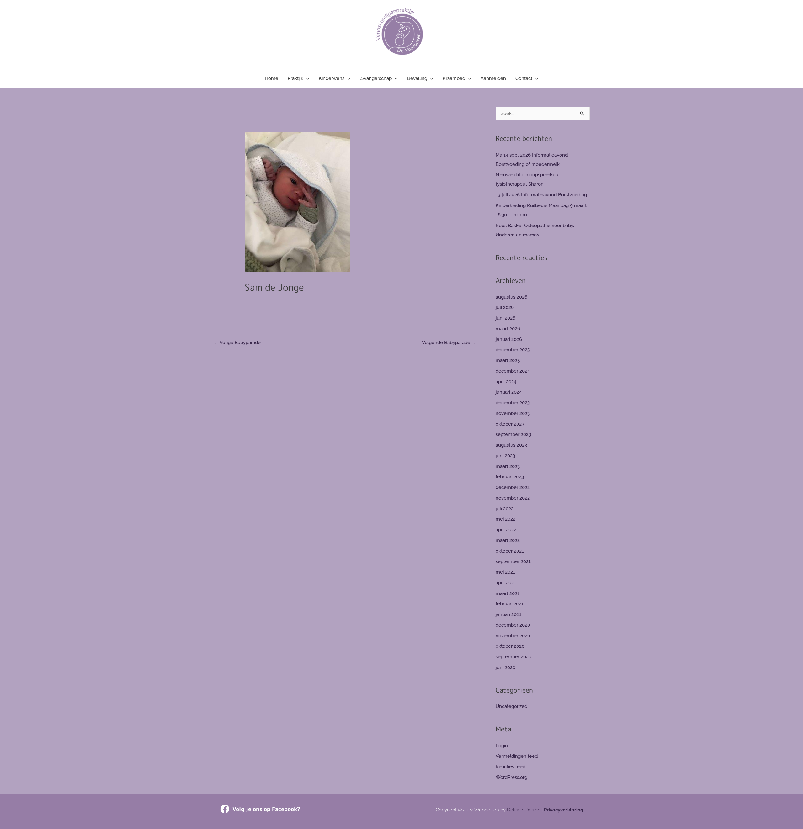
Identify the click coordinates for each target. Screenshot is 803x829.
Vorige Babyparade (237, 342)
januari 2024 (509, 392)
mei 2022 (505, 519)
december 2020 (513, 625)
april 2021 (506, 583)
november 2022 (513, 498)
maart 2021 (507, 593)
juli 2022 (504, 509)
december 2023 (513, 403)
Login (502, 745)
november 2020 (513, 636)
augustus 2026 (511, 297)
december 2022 (513, 487)
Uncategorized (511, 706)
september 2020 (513, 657)
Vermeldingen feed (517, 756)
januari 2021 (508, 614)
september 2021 (513, 561)
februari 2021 (510, 604)
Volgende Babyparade (449, 342)
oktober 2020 (510, 646)
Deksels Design (523, 810)
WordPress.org (511, 777)
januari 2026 (509, 339)
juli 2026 (505, 307)
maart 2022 (508, 540)
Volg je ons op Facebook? (266, 809)
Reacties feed (510, 766)
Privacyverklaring (563, 810)
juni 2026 (505, 318)
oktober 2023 (510, 424)
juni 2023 (505, 456)
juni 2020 (505, 667)
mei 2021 (505, 572)
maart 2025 (508, 360)
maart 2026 (508, 329)
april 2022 (506, 530)
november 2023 (513, 413)
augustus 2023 (511, 445)
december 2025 (513, 350)
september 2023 (513, 434)
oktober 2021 (510, 551)
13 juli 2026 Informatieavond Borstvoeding (541, 195)
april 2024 (506, 382)
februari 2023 (510, 477)
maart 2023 (508, 466)
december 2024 (513, 371)
